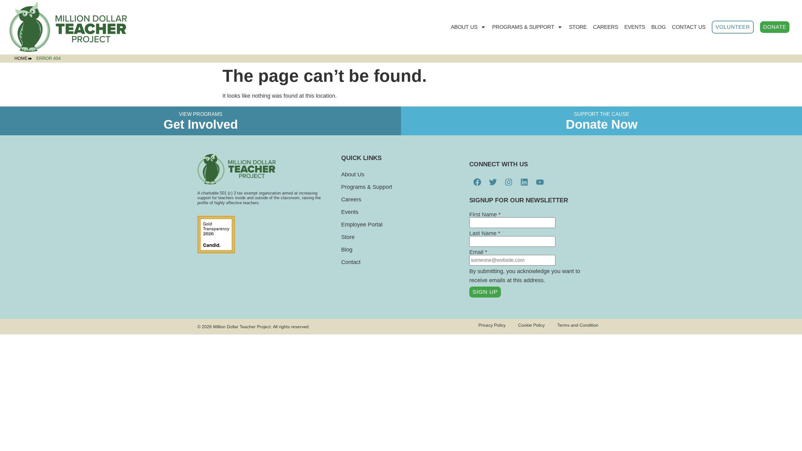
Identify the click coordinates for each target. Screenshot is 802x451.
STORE (578, 27)
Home (21, 58)
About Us (464, 27)
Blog (658, 27)
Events (634, 27)
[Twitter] (493, 182)
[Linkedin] (524, 182)
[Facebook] (477, 182)
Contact (351, 262)
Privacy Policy (492, 325)
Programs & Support (523, 27)
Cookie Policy (531, 325)
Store (348, 237)
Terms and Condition (577, 325)
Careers (605, 27)
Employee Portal (362, 224)
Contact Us (689, 27)
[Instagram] (508, 182)
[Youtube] (540, 182)
